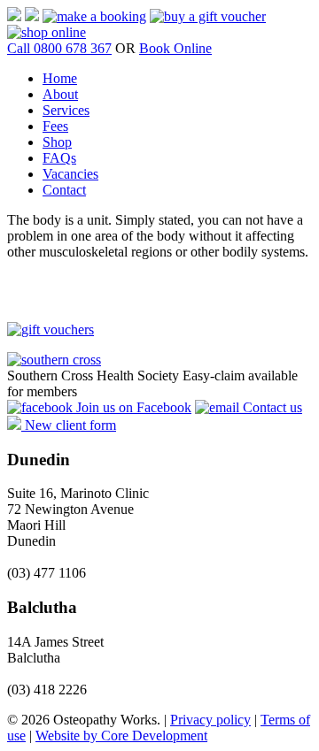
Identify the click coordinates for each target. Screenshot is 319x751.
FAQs (59, 157)
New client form (68, 425)
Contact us (270, 407)
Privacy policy (210, 719)
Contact (64, 189)
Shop (57, 141)
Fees (55, 126)
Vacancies (70, 173)
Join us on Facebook (132, 407)
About (60, 94)
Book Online (175, 48)
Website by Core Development (121, 735)
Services (66, 110)
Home (60, 78)
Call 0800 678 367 (59, 48)
